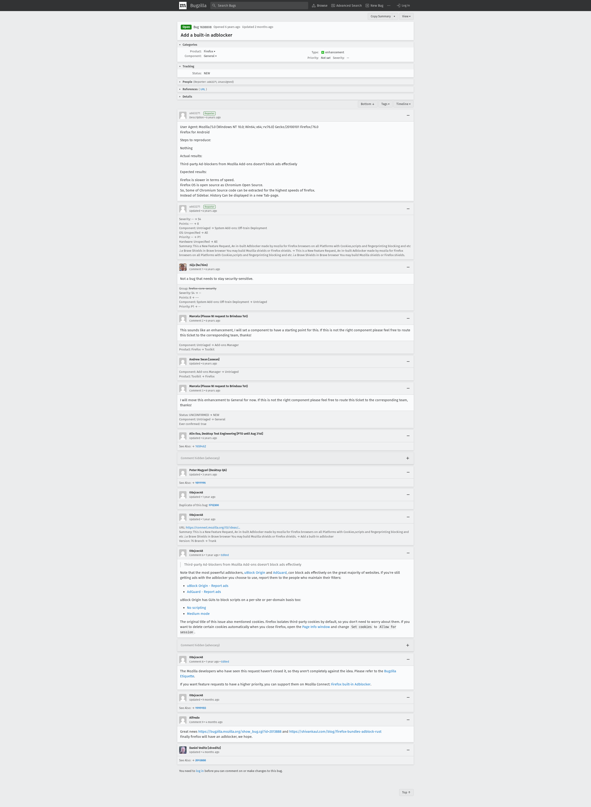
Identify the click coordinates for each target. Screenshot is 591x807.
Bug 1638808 (202, 27)
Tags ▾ (385, 104)
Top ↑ (406, 792)
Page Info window (316, 627)
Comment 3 (196, 390)
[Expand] (407, 458)
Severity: (338, 58)
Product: (196, 51)
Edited (225, 555)
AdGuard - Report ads (204, 592)
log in (200, 771)
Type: (315, 52)
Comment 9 (196, 722)
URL (202, 89)
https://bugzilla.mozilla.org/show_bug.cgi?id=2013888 (239, 731)
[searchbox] (259, 5)
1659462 (200, 446)
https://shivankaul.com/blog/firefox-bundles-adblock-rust (335, 731)
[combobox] (259, 5)
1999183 (200, 708)
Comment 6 (196, 555)
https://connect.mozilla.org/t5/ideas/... (213, 527)
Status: (197, 73)
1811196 (200, 482)
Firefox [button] (209, 51)
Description (196, 117)
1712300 (214, 505)
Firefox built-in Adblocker (351, 684)
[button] (403, 5)
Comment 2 (196, 320)
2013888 (200, 760)
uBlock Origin (254, 573)
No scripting (196, 608)
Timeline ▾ (403, 104)
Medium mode (198, 614)
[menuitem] (319, 5)
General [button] (210, 56)
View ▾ (406, 16)
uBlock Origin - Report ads (207, 586)
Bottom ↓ (368, 104)
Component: (193, 56)
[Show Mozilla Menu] (183, 5)
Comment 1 (196, 269)
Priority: (313, 58)
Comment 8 (196, 661)
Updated (194, 210)
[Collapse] (408, 115)
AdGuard (280, 573)
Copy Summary (381, 16)
